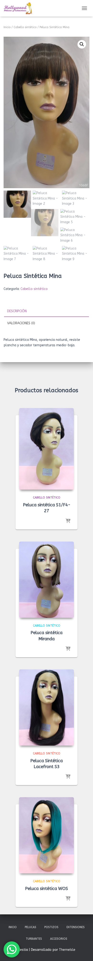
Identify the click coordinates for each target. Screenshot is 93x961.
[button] (82, 44)
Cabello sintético (25, 27)
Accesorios (58, 938)
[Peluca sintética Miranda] (46, 580)
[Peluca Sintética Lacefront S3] (46, 707)
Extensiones (76, 927)
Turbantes (34, 938)
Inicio (7, 27)
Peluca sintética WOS (46, 888)
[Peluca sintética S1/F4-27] (46, 449)
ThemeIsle (67, 950)
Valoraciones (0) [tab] (21, 323)
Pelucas (30, 927)
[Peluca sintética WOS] (46, 835)
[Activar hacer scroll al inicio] (84, 951)
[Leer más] (68, 521)
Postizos (51, 927)
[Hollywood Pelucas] (20, 8)
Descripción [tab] (17, 311)
